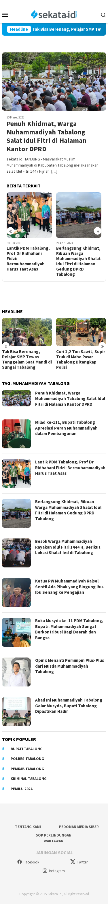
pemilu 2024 (22, 788)
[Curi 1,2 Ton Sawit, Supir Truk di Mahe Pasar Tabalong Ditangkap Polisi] (81, 332)
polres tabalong (27, 758)
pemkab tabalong (27, 768)
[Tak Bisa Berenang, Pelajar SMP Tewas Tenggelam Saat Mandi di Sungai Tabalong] (27, 332)
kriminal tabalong (29, 778)
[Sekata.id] (54, 14)
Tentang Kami (28, 826)
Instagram (57, 870)
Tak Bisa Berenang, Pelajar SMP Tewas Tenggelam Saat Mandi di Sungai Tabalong (27, 359)
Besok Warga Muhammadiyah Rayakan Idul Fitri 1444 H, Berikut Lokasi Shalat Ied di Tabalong (68, 546)
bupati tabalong (27, 748)
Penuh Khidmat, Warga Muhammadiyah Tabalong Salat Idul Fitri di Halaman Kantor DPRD (46, 136)
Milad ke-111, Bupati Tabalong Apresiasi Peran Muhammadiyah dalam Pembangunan (66, 427)
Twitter (82, 862)
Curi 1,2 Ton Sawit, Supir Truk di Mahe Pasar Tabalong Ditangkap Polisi (80, 359)
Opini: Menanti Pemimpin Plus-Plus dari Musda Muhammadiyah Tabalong (69, 666)
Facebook (31, 862)
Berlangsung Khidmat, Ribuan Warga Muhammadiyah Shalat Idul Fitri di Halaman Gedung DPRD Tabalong (78, 261)
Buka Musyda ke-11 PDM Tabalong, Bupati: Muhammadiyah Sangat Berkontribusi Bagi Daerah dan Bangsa (69, 629)
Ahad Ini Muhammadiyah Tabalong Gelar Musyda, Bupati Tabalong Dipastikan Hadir (68, 705)
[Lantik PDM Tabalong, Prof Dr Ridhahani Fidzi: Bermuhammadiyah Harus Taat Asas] (29, 215)
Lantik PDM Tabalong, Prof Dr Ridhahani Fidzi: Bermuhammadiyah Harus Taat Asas (28, 259)
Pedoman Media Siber (79, 826)
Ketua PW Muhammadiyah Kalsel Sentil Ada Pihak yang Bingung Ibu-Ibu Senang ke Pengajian (70, 586)
